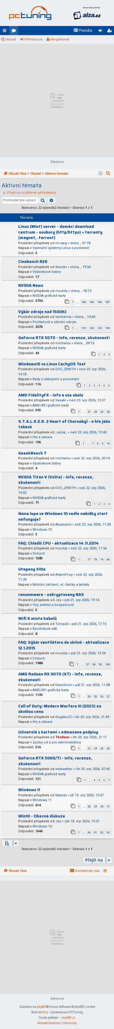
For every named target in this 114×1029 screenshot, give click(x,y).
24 (95, 748)
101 (83, 328)
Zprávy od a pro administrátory (57, 742)
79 (101, 559)
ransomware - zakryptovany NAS (51, 594)
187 (107, 302)
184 (83, 302)
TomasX (61, 624)
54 (89, 696)
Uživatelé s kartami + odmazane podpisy (58, 732)
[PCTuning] (30, 13)
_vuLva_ (61, 432)
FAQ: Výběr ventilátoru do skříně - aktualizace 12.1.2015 (63, 645)
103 (99, 328)
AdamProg (64, 575)
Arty (45, 1012)
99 (100, 664)
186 (99, 302)
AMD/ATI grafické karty (51, 405)
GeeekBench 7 (32, 453)
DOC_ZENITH (65, 369)
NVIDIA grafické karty (49, 296)
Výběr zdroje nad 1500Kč (42, 312)
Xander (61, 267)
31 (108, 806)
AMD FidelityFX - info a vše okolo (50, 395)
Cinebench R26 (32, 261)
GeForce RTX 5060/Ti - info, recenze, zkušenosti (55, 761)
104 (107, 328)
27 (89, 412)
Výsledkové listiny (47, 272)
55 (95, 696)
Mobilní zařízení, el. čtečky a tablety (61, 585)
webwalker (63, 769)
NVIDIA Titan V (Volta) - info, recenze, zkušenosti (55, 480)
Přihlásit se (34, 39)
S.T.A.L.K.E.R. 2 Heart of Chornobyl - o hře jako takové (64, 424)
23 (89, 748)
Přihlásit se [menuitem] (101, 31)
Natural (61, 795)
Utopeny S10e (32, 569)
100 (107, 664)
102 (91, 328)
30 (108, 412)
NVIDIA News (30, 285)
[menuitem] (83, 30)
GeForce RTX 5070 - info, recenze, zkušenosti (64, 338)
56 (101, 696)
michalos (63, 343)
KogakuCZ (63, 717)
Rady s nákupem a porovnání (56, 379)
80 (108, 559)
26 (108, 748)
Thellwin (62, 737)
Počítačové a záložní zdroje (54, 322)
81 (95, 832)
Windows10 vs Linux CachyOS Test (52, 364)
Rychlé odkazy (5, 31)
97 (87, 664)
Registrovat (60, 39)
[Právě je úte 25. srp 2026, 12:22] (100, 173)
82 (101, 832)
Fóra (15, 31)
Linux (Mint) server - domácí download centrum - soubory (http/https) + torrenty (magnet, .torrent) (60, 232)
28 (95, 412)
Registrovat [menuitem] (110, 31)
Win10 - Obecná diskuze (41, 816)
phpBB (42, 1006)
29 (101, 412)
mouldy (61, 291)
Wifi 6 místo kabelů (37, 618)
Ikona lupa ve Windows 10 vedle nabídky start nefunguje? (63, 516)
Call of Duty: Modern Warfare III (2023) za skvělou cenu (59, 709)
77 (89, 559)
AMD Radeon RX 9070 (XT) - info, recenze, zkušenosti (60, 677)
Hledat (10, 39)
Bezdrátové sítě (45, 629)
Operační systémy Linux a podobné (61, 248)
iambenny (63, 317)
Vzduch (39, 553)
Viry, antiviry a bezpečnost (53, 605)
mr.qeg (61, 243)
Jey (58, 600)
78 (95, 559)
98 (93, 664)
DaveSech (63, 685)
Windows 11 (29, 790)
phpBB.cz (68, 1017)
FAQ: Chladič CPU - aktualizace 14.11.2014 (58, 543)
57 (108, 696)
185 (91, 302)
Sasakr (60, 400)
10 (108, 443)
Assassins (63, 524)
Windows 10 (42, 530)
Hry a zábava (42, 437)
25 (101, 748)
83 (108, 832)
